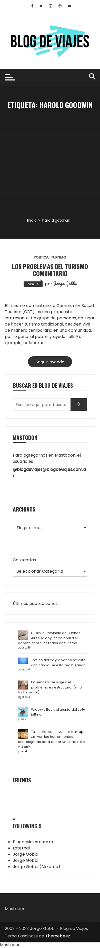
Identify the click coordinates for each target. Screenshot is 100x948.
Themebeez (57, 936)
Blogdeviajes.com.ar (33, 842)
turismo (58, 257)
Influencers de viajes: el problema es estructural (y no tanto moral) (50, 687)
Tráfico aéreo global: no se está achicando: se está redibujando (58, 663)
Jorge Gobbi (64, 283)
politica (41, 257)
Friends (22, 780)
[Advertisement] (50, 165)
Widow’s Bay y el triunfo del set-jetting (58, 712)
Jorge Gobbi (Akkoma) (36, 867)
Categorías (24, 560)
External (21, 848)
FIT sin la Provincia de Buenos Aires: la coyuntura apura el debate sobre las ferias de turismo (49, 637)
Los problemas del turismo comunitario (50, 270)
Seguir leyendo (50, 361)
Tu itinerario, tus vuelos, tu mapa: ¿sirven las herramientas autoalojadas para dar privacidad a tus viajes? (52, 739)
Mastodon (15, 909)
